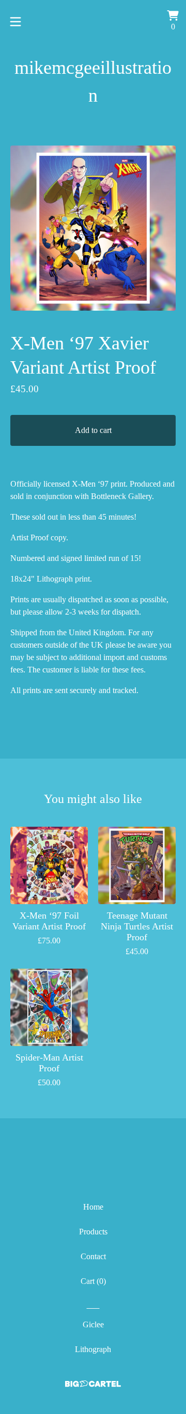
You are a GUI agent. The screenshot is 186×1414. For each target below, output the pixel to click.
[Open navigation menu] (15, 21)
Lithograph (93, 1349)
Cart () (93, 1281)
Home (93, 1206)
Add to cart (93, 430)
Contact (93, 1256)
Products (93, 1231)
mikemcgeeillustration (93, 81)
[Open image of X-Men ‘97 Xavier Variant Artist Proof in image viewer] (93, 228)
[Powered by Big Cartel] (93, 1383)
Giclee (93, 1324)
